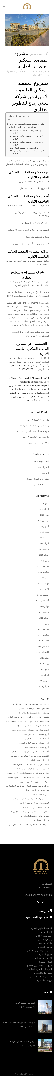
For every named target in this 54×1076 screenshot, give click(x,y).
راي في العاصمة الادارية (38, 419)
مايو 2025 (44, 537)
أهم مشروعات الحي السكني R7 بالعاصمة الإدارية (30, 751)
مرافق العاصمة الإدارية (40, 811)
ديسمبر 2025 (43, 520)
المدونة (45, 473)
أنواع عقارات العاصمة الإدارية (37, 738)
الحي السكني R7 (42, 760)
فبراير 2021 (44, 686)
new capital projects (40, 717)
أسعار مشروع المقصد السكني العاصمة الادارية (28, 137)
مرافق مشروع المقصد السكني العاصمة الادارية (28, 143)
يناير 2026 (44, 514)
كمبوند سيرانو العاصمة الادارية (37, 798)
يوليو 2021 (44, 657)
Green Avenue (26, 708)
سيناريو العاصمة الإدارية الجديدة (19, 773)
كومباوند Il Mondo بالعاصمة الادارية (35, 803)
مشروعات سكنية (23, 71)
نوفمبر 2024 (43, 571)
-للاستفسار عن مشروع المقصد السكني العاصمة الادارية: (28, 152)
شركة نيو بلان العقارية (15, 786)
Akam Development (40, 704)
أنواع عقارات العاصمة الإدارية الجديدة (34, 743)
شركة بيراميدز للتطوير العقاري (37, 786)
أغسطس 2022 (42, 600)
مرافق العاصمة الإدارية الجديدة (18, 811)
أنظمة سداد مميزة (19, 730)
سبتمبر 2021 (43, 646)
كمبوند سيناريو (18, 798)
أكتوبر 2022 (44, 589)
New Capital (24, 713)
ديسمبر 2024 (43, 566)
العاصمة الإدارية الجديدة (39, 764)
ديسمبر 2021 (43, 629)
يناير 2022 (44, 623)
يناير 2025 (44, 560)
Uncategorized (41, 461)
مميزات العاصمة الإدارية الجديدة (36, 824)
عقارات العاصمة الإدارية (39, 794)
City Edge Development (21, 704)
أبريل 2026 (44, 509)
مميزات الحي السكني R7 (39, 820)
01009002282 (20, 365)
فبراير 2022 (44, 617)
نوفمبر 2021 (43, 634)
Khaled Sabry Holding (39, 713)
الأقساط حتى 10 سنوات (21, 756)
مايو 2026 (44, 503)
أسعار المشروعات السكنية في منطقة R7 (33, 725)
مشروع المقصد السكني (29, 396)
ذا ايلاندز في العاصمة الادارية (36, 436)
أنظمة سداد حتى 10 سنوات (38, 730)
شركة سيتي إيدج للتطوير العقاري (26, 148)
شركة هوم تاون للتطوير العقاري (36, 790)
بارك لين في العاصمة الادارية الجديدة (32, 425)
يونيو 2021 (44, 663)
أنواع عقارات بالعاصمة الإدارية (37, 747)
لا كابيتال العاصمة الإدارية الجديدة (36, 807)
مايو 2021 (44, 669)
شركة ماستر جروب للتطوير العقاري (35, 781)
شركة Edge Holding (40, 777)
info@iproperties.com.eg (38, 895)
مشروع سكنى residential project (35, 816)
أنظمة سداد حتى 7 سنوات (29, 389)
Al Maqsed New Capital (19, 378)
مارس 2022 (43, 612)
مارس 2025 (43, 549)
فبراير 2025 (44, 554)
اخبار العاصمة (42, 467)
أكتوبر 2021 (44, 640)
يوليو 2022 (44, 606)
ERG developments (41, 708)
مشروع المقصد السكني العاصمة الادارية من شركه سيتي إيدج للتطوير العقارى (26, 125)
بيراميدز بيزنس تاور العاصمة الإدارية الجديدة (19, 1022)
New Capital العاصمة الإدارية (19, 717)
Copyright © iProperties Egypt (27, 1074)
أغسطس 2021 (42, 652)
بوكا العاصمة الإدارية (41, 773)
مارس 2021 (43, 680)
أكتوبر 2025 (44, 526)
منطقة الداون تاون (15, 824)
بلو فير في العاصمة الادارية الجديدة (33, 431)
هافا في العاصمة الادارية (38, 442)
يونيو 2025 (44, 531)
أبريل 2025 (44, 543)
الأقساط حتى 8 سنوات (40, 756)
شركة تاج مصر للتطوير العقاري (19, 777)
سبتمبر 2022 (43, 594)
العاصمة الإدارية (29, 760)
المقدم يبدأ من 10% (41, 768)
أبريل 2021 (44, 674)
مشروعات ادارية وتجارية (38, 478)
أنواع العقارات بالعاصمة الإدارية (36, 734)
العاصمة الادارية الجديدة (20, 764)
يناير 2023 (44, 577)
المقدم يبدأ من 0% (24, 768)
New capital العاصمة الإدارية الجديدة (34, 721)
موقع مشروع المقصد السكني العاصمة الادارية (27, 131)
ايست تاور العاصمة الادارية (25, 1003)
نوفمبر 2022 (43, 583)
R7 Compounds (12, 721)
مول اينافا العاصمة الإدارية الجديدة (22, 1042)
